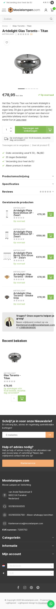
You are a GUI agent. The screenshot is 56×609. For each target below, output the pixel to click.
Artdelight (8, 34)
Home (5, 26)
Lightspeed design (26, 603)
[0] (52, 10)
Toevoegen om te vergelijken (15, 145)
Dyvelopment (44, 603)
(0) (31, 34)
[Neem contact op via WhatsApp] (51, 603)
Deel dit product (39, 145)
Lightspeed (11, 603)
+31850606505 (27, 327)
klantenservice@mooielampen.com (35, 325)
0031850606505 (17, 506)
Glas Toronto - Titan (22, 26)
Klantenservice (28, 463)
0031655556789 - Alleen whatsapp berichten (31, 515)
